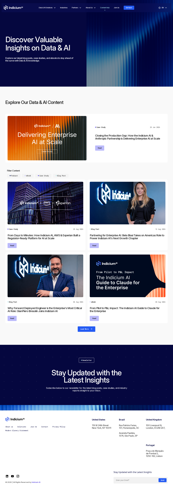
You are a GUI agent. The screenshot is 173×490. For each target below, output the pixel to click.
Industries (63, 8)
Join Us (116, 8)
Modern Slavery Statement (16, 430)
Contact (129, 7)
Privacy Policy (58, 427)
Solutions (21, 427)
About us (9, 427)
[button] (47, 8)
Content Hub (104, 8)
